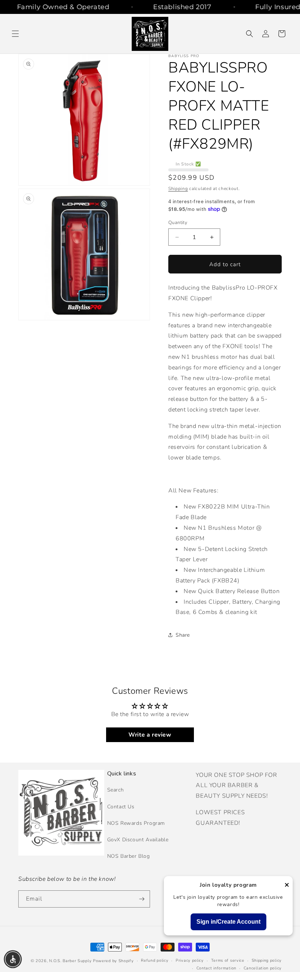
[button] (15, 34)
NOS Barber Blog (128, 856)
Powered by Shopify (113, 961)
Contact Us (121, 806)
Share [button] (183, 635)
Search (115, 789)
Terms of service (227, 960)
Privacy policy (190, 960)
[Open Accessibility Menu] (13, 959)
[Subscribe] (142, 899)
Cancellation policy (263, 968)
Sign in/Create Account (228, 922)
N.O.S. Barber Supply (70, 961)
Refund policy (154, 960)
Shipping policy (267, 960)
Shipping (178, 188)
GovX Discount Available (138, 839)
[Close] (287, 885)
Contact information (216, 968)
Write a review (149, 735)
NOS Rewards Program (136, 823)
